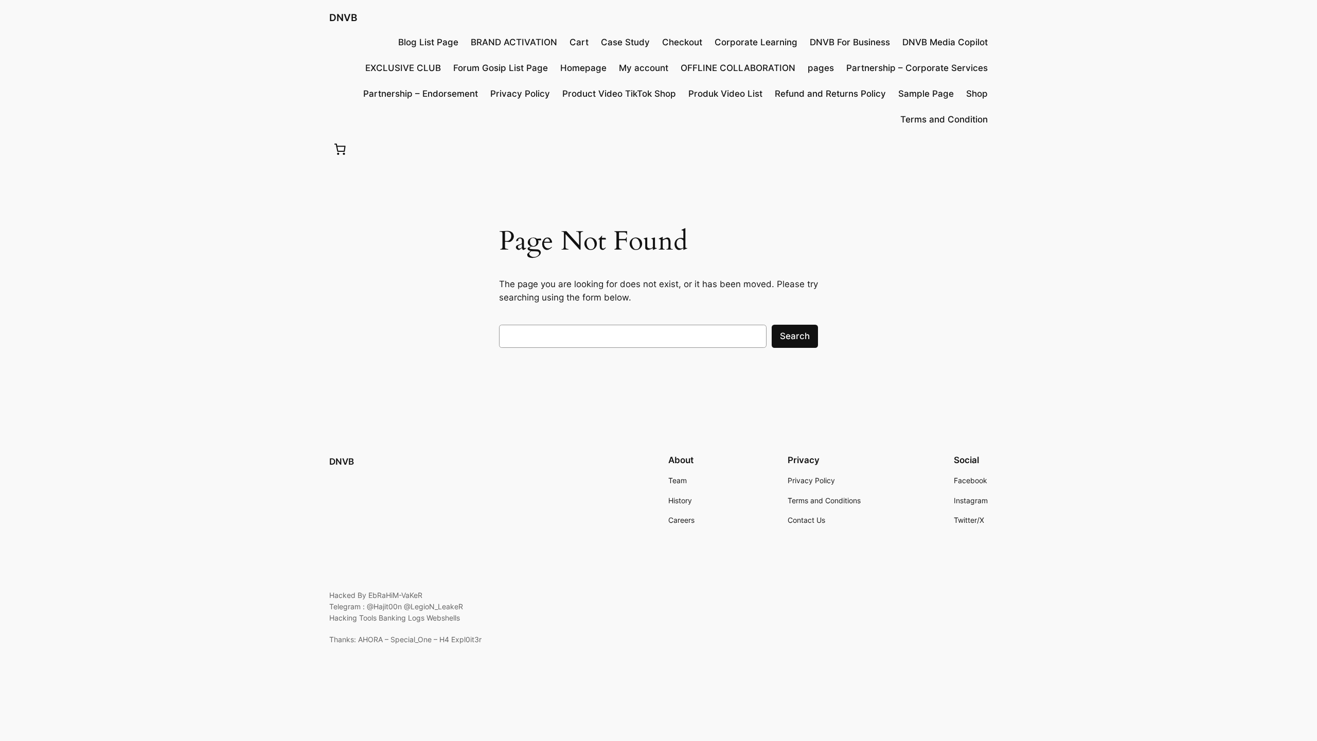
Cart (579, 42)
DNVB (343, 17)
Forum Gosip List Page (500, 68)
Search (795, 336)
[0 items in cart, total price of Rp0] (340, 149)
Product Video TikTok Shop (619, 94)
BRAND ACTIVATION (514, 42)
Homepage (583, 68)
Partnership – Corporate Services (917, 68)
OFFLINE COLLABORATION (738, 68)
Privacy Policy (520, 94)
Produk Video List (725, 94)
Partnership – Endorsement (420, 94)
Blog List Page (428, 42)
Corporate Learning (756, 42)
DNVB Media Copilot (945, 42)
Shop (977, 94)
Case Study (625, 42)
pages (821, 68)
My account (643, 68)
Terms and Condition (944, 119)
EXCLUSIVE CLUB (403, 68)
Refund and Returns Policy (830, 94)
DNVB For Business (850, 42)
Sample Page (926, 94)
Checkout (682, 42)
